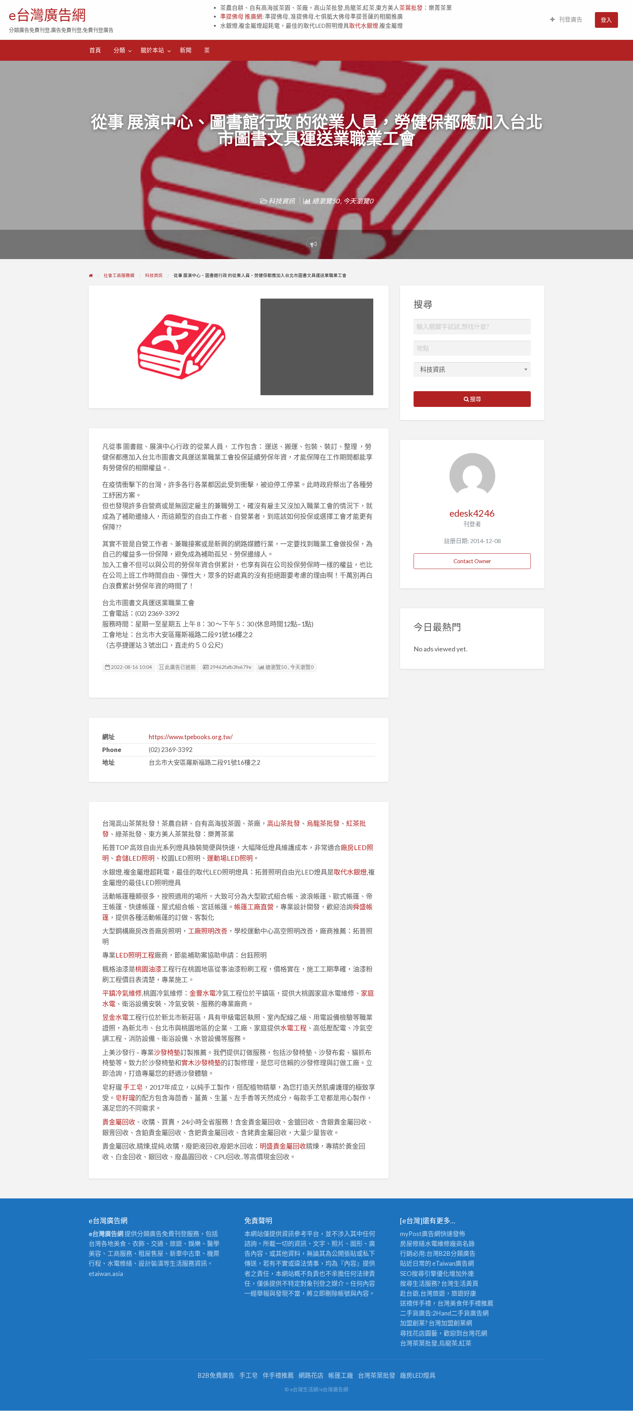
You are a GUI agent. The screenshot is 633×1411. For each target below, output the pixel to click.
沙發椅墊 (167, 1052)
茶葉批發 (411, 7)
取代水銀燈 (363, 25)
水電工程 (293, 1028)
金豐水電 (202, 993)
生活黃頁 (466, 1283)
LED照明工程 (135, 955)
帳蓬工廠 (340, 1375)
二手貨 (460, 1313)
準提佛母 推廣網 (241, 16)
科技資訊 (282, 201)
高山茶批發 (283, 823)
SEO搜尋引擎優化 (424, 1273)
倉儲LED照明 (135, 858)
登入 (606, 19)
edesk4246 (472, 513)
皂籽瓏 (125, 1098)
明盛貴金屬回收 (283, 1146)
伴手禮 (471, 1303)
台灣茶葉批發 (418, 1343)
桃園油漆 (148, 969)
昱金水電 (115, 1017)
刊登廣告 (570, 19)
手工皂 (133, 1087)
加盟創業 (453, 1323)
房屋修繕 (412, 1243)
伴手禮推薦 (278, 1375)
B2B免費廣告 (216, 1375)
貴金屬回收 (118, 1122)
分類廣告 (463, 1253)
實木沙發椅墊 (201, 1063)
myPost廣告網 (420, 1234)
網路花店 (311, 1375)
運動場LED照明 (230, 858)
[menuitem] (566, 20)
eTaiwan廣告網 (453, 1263)
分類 (119, 50)
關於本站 (152, 50)
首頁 (95, 50)
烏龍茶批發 (323, 823)
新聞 (186, 50)
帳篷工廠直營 (254, 907)
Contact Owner (472, 561)
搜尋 (475, 399)
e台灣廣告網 (47, 15)
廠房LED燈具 (418, 1375)
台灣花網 (474, 1333)
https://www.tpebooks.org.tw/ (191, 737)
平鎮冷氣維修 (122, 993)
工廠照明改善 (207, 931)
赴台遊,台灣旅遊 (422, 1293)
